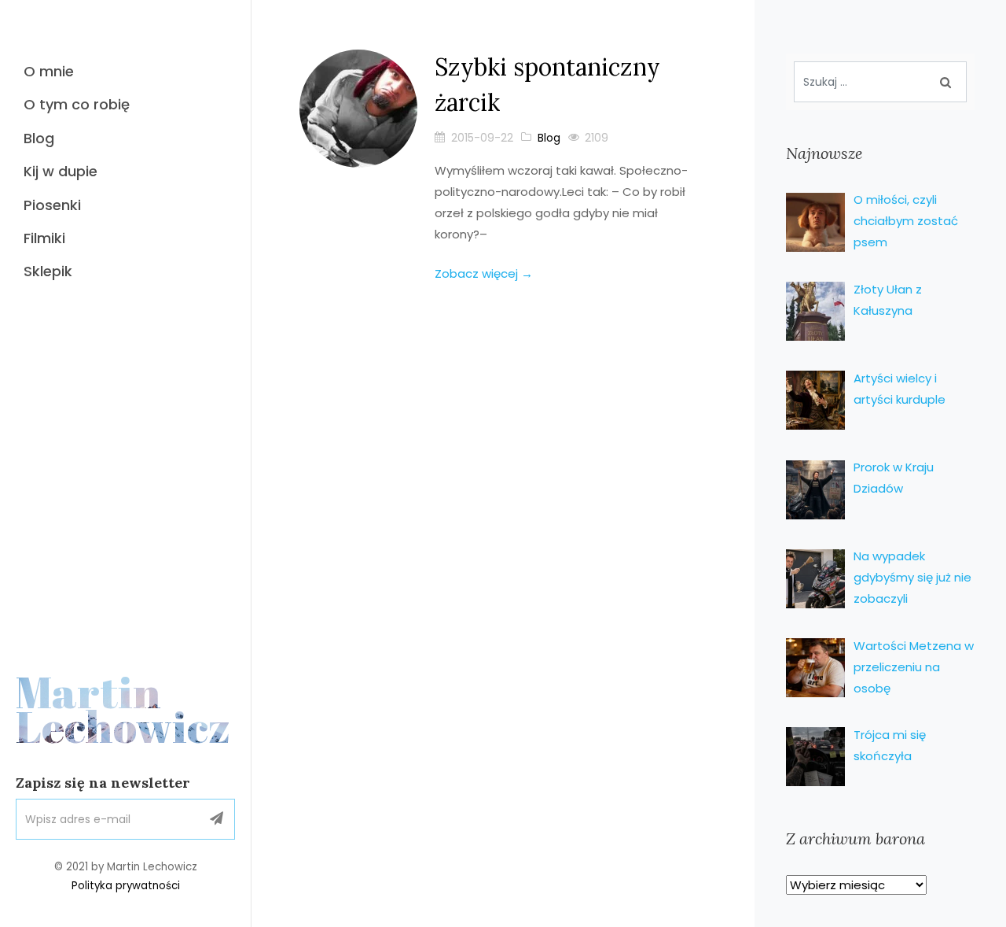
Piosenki (52, 205)
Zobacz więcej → (484, 273)
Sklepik (48, 271)
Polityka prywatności (126, 885)
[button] (216, 819)
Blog (39, 138)
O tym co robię (77, 104)
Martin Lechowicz (123, 709)
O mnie (49, 71)
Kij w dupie (60, 171)
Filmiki (44, 238)
